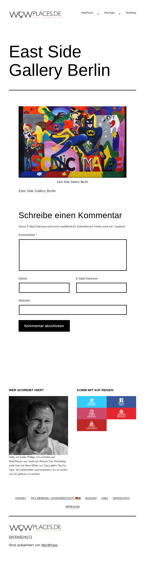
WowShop (131, 12)
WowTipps (109, 12)
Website (24, 300)
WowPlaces (87, 12)
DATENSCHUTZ (20, 537)
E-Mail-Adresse (87, 278)
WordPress (49, 545)
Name (23, 278)
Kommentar (28, 235)
